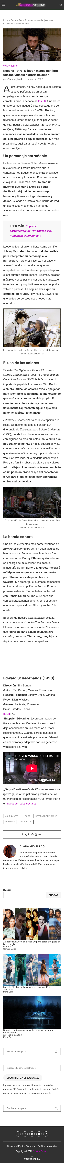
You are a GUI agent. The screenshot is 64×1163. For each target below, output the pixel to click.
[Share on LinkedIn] (29, 834)
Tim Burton (26, 822)
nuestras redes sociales (21, 803)
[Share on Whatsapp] (32, 834)
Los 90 (27, 816)
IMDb (6, 713)
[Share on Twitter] (26, 834)
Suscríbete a (23, 1077)
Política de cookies (47, 1146)
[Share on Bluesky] (39, 834)
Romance (10, 822)
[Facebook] (46, 14)
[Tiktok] (61, 14)
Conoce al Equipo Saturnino (21, 1146)
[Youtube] (57, 14)
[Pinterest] (53, 14)
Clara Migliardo (15, 79)
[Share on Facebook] (22, 834)
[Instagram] (50, 14)
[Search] (60, 5)
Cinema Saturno (40, 1151)
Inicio (5, 20)
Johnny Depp (11, 816)
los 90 (42, 101)
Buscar (7, 890)
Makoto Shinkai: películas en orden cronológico (27, 987)
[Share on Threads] (36, 834)
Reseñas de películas (46, 816)
